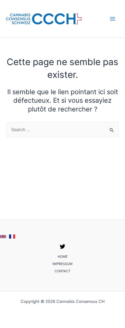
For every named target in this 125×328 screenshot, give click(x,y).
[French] (12, 237)
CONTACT (62, 271)
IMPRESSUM (62, 264)
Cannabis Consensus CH (98, 18)
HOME (63, 256)
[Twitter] (62, 246)
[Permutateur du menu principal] (112, 18)
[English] (3, 237)
